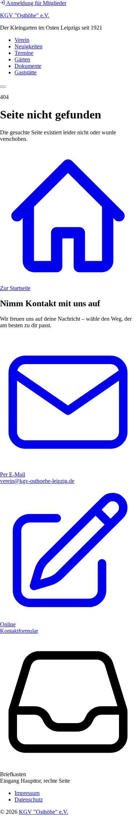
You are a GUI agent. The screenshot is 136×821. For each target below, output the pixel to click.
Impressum (27, 793)
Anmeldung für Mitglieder (35, 3)
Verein (22, 40)
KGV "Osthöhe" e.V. (24, 15)
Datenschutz (29, 799)
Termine (24, 53)
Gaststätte (26, 72)
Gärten (22, 59)
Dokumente (28, 66)
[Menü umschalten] (3, 87)
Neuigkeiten (28, 46)
